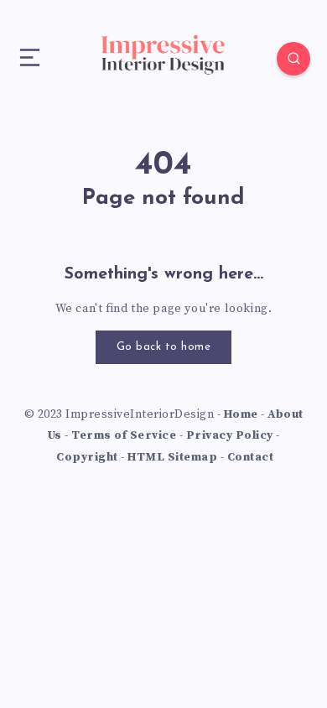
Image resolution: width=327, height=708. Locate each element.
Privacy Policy (229, 435)
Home (241, 414)
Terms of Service (123, 435)
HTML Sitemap (172, 457)
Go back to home (164, 346)
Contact (250, 457)
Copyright (87, 457)
